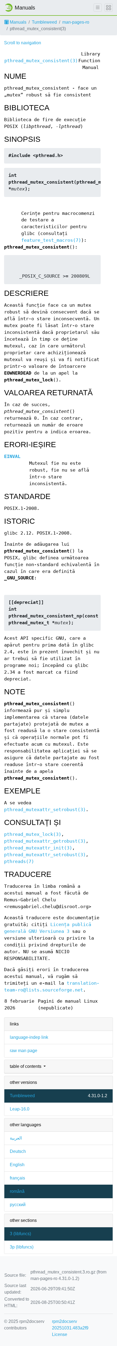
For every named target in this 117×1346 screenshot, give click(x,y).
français (17, 1178)
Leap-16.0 (19, 1109)
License (59, 1334)
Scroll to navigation (22, 42)
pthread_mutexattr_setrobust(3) (45, 809)
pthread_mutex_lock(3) (32, 834)
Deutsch (18, 1151)
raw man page (23, 1050)
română (17, 1191)
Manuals (17, 22)
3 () (20, 1233)
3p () (21, 1247)
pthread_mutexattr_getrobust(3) (45, 841)
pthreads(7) (19, 861)
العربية (16, 1138)
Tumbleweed (44, 22)
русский (18, 1204)
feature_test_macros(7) (51, 240)
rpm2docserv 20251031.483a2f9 (70, 1324)
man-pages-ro (75, 22)
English (17, 1164)
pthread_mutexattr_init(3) (38, 848)
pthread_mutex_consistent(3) (41, 60)
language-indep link (29, 1037)
